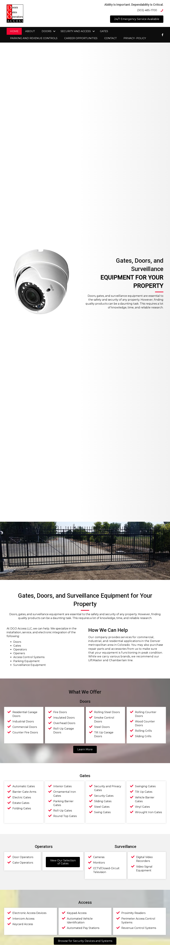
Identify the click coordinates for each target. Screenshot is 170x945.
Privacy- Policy (135, 38)
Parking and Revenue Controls (33, 38)
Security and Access (76, 31)
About (30, 31)
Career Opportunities (80, 38)
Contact (110, 38)
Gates (104, 31)
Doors (46, 31)
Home (14, 31)
